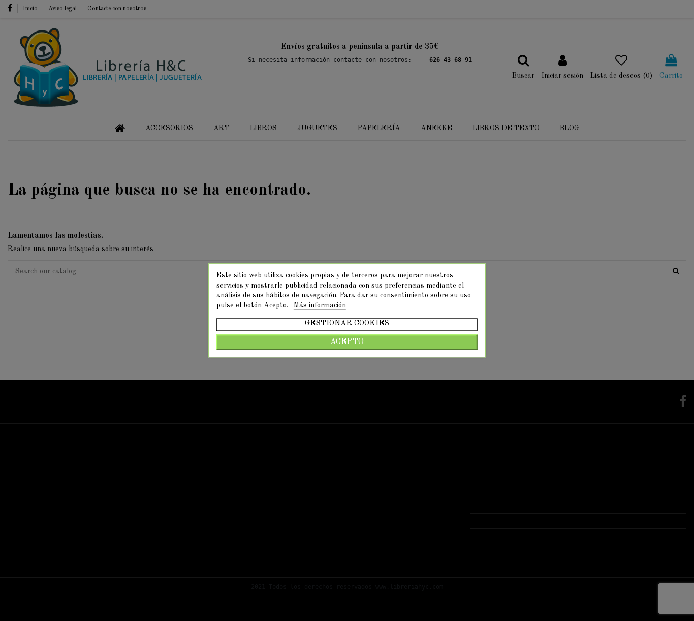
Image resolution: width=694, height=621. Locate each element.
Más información (320, 305)
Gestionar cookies (347, 324)
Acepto (347, 342)
